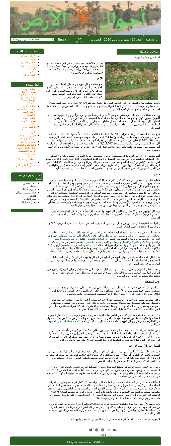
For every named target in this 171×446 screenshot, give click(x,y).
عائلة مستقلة (56, 251)
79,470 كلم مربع (77, 102)
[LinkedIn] (109, 430)
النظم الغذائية (29, 75)
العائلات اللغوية (96, 238)
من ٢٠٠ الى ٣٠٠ (151, 336)
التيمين (89, 242)
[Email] (115, 430)
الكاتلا (146, 242)
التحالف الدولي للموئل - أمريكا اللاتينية (29, 130)
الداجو (75, 238)
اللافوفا (136, 242)
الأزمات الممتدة (28, 56)
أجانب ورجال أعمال (95, 302)
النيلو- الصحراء (81, 245)
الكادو (155, 242)
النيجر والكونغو (101, 248)
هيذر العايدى (29, 198)
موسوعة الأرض (28, 141)
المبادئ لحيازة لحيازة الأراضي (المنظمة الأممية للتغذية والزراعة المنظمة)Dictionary (26, 154)
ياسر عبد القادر (28, 202)
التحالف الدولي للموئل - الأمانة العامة (29, 121)
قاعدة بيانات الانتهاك (26, 145)
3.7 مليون (55, 180)
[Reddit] (103, 430)
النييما (126, 242)
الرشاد (116, 242)
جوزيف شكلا (29, 189)
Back (103, 434)
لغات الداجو (140, 260)
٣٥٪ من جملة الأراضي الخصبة (65, 321)
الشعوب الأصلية (28, 62)
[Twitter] (91, 430)
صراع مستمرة (112, 124)
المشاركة (31, 71)
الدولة (33, 59)
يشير (115, 272)
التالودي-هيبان (102, 242)
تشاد (80, 260)
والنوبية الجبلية (62, 238)
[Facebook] (97, 430)
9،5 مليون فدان (137, 293)
